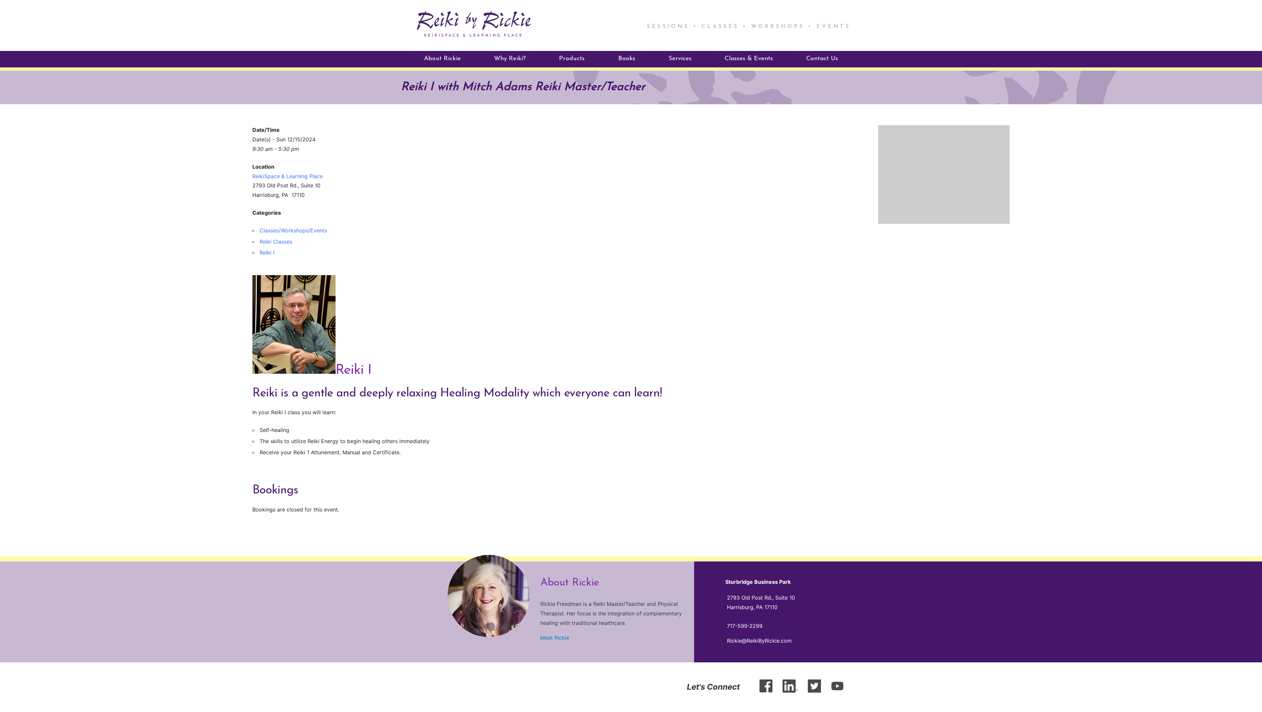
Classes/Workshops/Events (293, 230)
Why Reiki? (510, 59)
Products (572, 59)
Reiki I (267, 252)
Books (626, 59)
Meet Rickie (554, 637)
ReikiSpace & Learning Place (287, 176)
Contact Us (822, 59)
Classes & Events (749, 59)
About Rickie (442, 59)
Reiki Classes (276, 241)
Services (679, 59)
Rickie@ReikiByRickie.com (759, 640)
